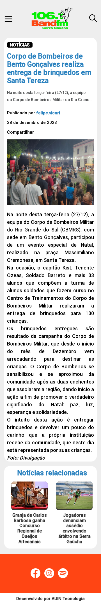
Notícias (20, 45)
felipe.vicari (48, 112)
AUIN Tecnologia (68, 598)
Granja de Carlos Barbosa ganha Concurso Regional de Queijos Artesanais (29, 528)
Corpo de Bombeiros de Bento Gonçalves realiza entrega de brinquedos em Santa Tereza (49, 68)
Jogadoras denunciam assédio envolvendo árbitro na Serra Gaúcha (74, 528)
